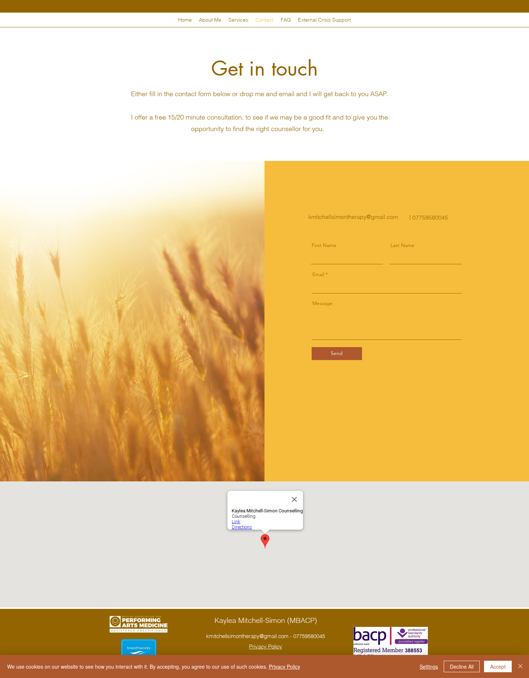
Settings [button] (429, 666)
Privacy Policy (284, 666)
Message (322, 303)
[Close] (520, 666)
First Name (324, 245)
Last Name (402, 245)
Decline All (462, 666)
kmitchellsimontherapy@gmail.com (353, 216)
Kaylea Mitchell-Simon (250, 620)
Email (318, 274)
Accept (498, 666)
